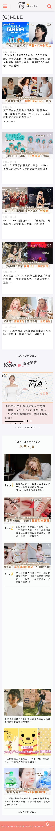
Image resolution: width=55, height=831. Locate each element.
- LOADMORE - (27, 355)
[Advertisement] (27, 635)
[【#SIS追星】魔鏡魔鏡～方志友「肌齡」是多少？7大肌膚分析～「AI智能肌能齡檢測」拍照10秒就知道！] (27, 387)
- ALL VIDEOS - (27, 427)
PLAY (13, 424)
